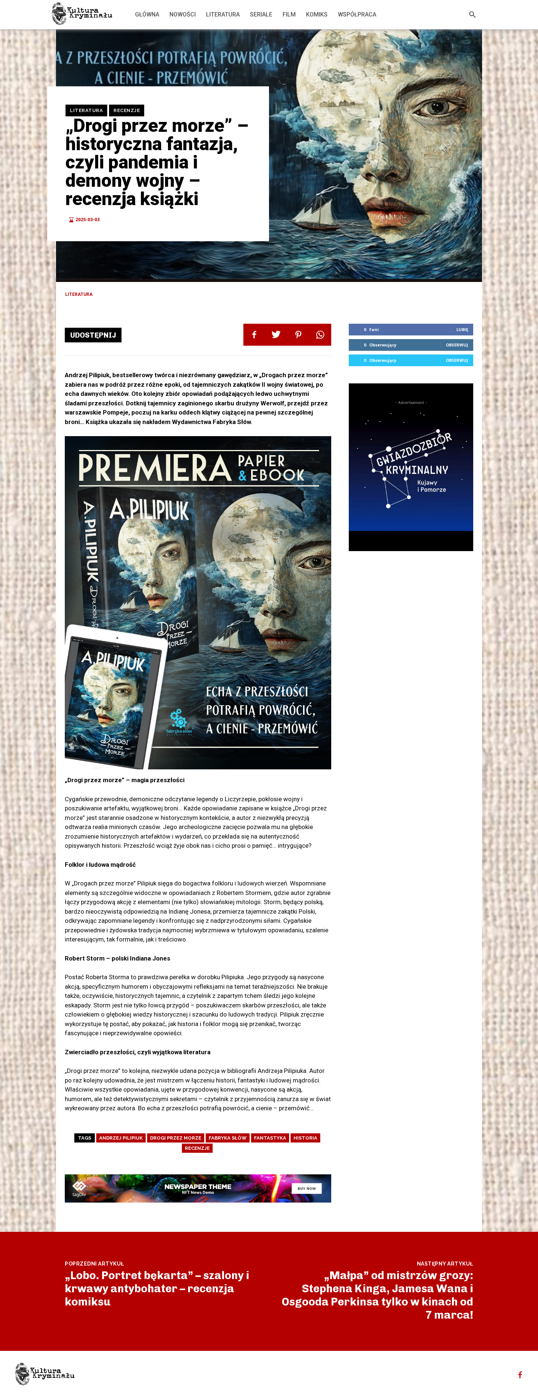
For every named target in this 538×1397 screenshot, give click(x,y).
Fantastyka (270, 1138)
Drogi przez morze (175, 1138)
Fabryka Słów (228, 1138)
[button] (472, 14)
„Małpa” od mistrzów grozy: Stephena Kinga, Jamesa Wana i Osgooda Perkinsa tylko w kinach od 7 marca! (377, 1295)
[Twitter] (276, 335)
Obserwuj (457, 345)
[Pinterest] (298, 335)
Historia (305, 1138)
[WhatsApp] (320, 335)
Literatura (86, 110)
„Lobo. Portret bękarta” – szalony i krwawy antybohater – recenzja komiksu (157, 1288)
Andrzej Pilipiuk (121, 1138)
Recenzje (126, 110)
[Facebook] (254, 335)
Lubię (462, 329)
